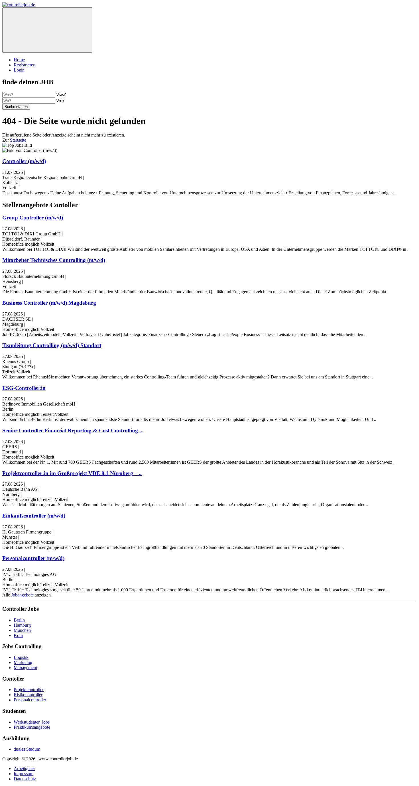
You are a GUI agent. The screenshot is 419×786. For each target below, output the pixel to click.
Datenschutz (25, 778)
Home (19, 59)
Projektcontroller (29, 689)
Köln (18, 635)
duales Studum (27, 749)
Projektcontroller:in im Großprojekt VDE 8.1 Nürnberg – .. (72, 473)
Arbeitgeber (24, 768)
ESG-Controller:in (24, 388)
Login (19, 70)
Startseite (18, 140)
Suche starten (16, 107)
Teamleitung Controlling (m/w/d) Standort (51, 345)
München (22, 630)
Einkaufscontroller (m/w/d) (33, 516)
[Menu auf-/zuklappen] (47, 30)
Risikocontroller (28, 694)
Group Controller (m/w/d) (32, 218)
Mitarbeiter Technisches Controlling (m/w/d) (53, 260)
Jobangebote (22, 594)
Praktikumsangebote (32, 727)
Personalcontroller (30, 699)
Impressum (23, 773)
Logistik (21, 657)
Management (25, 667)
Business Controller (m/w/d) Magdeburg (49, 303)
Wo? (60, 100)
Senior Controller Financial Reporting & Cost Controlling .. (72, 430)
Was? (61, 94)
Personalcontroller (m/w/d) (33, 558)
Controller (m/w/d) (24, 161)
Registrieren (24, 64)
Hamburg (22, 625)
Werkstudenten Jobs (32, 722)
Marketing (23, 662)
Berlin (19, 620)
